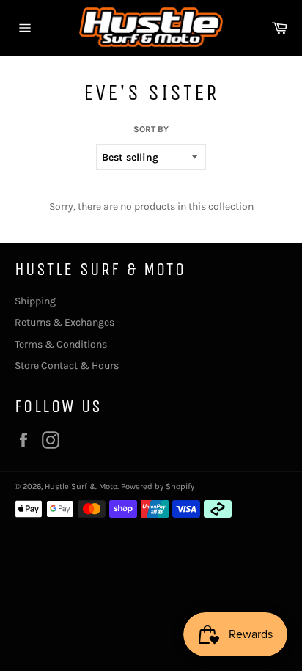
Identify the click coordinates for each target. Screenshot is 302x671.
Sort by (151, 129)
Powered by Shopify (157, 486)
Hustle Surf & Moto (81, 486)
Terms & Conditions (61, 344)
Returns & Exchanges (64, 322)
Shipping (35, 301)
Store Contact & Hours (67, 365)
